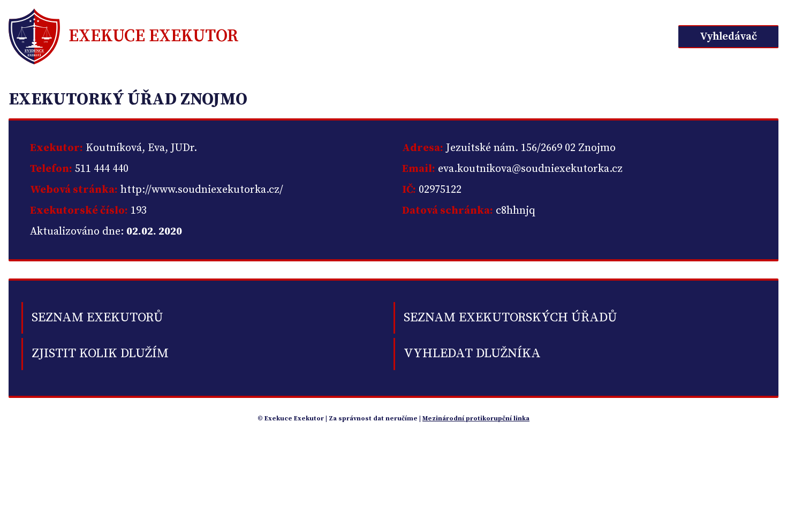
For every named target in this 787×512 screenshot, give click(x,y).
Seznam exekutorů (97, 318)
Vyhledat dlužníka (472, 353)
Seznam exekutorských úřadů (510, 318)
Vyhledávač (728, 36)
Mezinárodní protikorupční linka (475, 419)
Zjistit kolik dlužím (100, 353)
